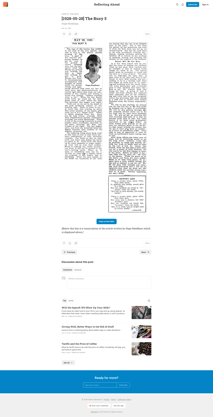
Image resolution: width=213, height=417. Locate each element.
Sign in (205, 4)
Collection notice (124, 399)
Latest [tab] (70, 300)
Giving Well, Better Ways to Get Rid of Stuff (88, 326)
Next (143, 252)
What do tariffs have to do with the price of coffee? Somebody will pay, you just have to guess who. (93, 348)
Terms (113, 399)
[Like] (64, 33)
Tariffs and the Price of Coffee (79, 343)
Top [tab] (64, 300)
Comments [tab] (67, 270)
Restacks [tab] (77, 270)
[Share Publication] (182, 4)
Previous (71, 252)
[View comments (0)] (70, 33)
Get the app (119, 405)
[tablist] (72, 269)
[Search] (177, 4)
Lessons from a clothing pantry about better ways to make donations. (91, 330)
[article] (106, 313)
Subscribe (192, 4)
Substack (94, 412)
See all (67, 362)
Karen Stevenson (75, 316)
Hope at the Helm (70, 14)
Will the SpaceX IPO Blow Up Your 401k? (86, 307)
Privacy (106, 399)
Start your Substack (100, 405)
